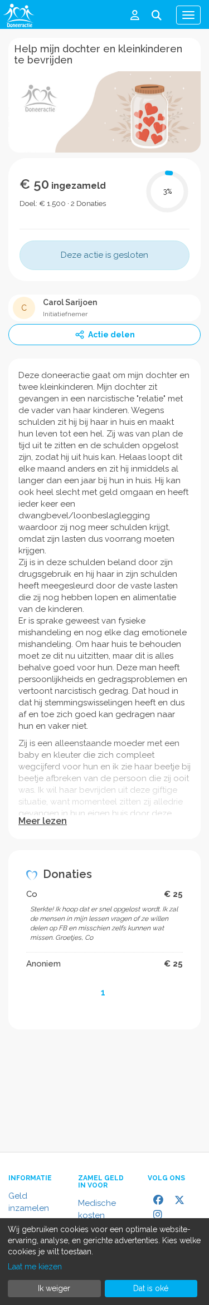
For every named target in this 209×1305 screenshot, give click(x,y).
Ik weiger (54, 1288)
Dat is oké (150, 1288)
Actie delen (111, 334)
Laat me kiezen (35, 1266)
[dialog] (104, 1261)
